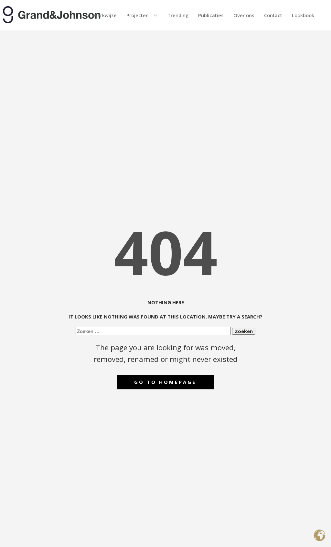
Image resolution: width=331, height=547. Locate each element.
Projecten (137, 15)
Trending (177, 15)
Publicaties (211, 15)
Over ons (243, 15)
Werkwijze (105, 15)
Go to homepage (165, 382)
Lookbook (303, 15)
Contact (273, 15)
